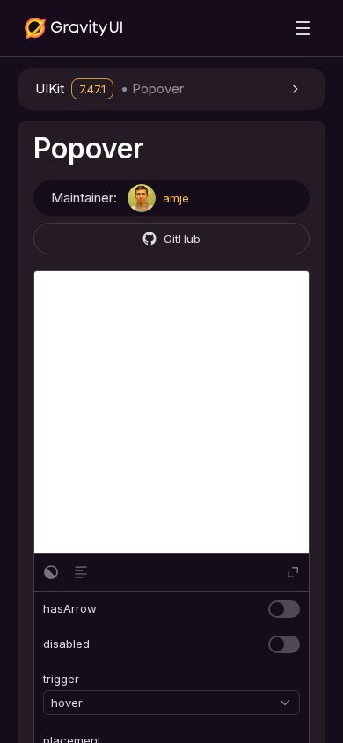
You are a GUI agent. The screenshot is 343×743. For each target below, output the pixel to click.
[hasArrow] (284, 609)
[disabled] (284, 644)
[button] (171, 89)
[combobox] (164, 702)
